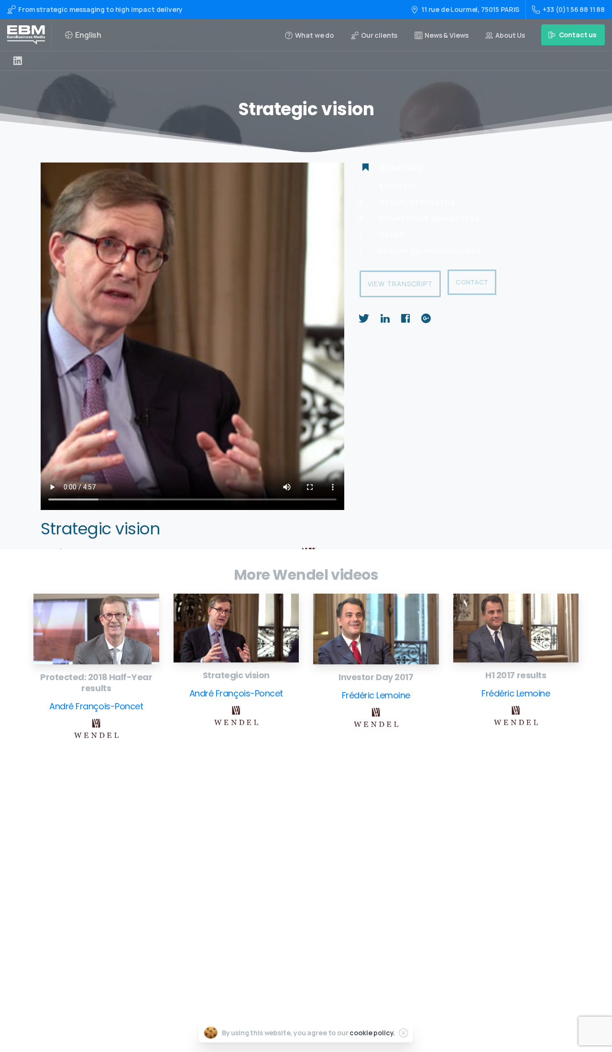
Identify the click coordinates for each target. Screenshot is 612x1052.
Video (277, 863)
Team (277, 893)
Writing (280, 832)
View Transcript (400, 283)
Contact (472, 282)
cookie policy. (372, 1032)
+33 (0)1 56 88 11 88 (574, 9)
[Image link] (96, 629)
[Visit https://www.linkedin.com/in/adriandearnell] (18, 60)
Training (281, 847)
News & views (289, 923)
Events (279, 878)
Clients (280, 908)
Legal (277, 939)
